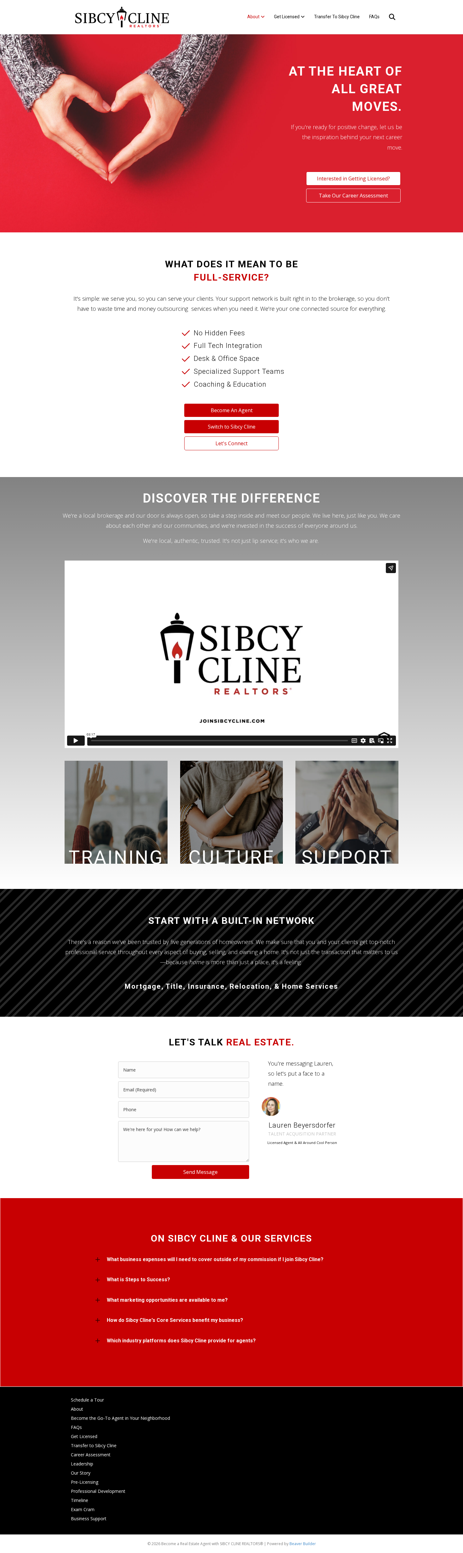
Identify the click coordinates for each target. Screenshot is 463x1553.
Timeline (79, 1500)
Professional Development (98, 1491)
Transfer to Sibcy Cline (337, 16)
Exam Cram (82, 1509)
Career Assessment (91, 1455)
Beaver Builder (302, 1543)
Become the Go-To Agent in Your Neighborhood (120, 1418)
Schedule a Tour (87, 1400)
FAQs (374, 16)
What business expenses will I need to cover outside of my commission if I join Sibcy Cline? (215, 1259)
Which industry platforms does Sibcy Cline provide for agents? (181, 1341)
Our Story (80, 1473)
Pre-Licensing (84, 1482)
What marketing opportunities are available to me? (167, 1300)
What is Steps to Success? (138, 1280)
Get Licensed (287, 16)
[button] (231, 1259)
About (253, 16)
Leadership (82, 1464)
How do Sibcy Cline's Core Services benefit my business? (175, 1320)
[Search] (388, 17)
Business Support (88, 1519)
